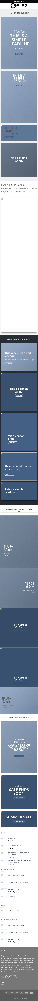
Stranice (21, 996)
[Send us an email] (12, 976)
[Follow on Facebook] (3, 976)
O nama (10, 996)
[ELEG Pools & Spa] (19, 6)
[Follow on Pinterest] (15, 976)
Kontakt (27, 996)
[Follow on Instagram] (6, 976)
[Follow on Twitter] (9, 976)
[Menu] (2, 6)
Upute (15, 996)
